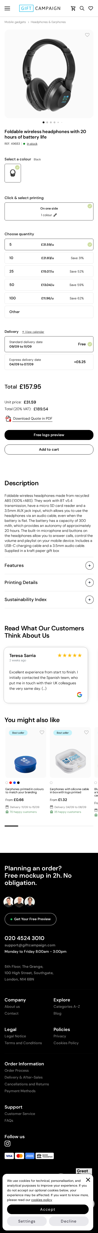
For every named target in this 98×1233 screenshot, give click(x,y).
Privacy (60, 1036)
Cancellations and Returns (27, 1084)
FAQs (9, 1120)
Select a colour (23, 159)
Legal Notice (15, 1036)
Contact (11, 1013)
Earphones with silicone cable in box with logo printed (69, 790)
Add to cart (49, 449)
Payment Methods (20, 1091)
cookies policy (41, 1200)
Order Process (17, 1070)
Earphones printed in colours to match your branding (24, 790)
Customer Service (20, 1113)
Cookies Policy (66, 1043)
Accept (47, 1209)
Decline (69, 1221)
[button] (43, 122)
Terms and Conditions (23, 1043)
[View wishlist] (90, 8)
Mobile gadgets (15, 22)
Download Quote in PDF (32, 418)
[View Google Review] (79, 694)
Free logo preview (49, 434)
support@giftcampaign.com (30, 945)
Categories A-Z (67, 1006)
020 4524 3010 (24, 938)
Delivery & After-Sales (24, 1077)
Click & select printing (24, 198)
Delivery (24, 331)
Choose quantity (19, 234)
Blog (57, 1013)
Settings (27, 1221)
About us (12, 1006)
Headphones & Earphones (48, 22)
